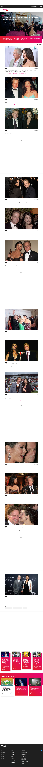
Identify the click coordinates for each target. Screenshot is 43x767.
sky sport (3, 752)
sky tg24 (2, 754)
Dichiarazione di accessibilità (24, 759)
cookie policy (24, 754)
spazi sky (13, 760)
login (41, 6)
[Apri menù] (1, 9)
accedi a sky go (37, 750)
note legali (24, 756)
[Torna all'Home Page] (5, 9)
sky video (3, 756)
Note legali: (23, 750)
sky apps (12, 754)
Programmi (13, 762)
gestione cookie (24, 752)
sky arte (2, 758)
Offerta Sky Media (25, 761)
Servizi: (12, 750)
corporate (23, 763)
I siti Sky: (2, 750)
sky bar (12, 758)
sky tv (12, 752)
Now (12, 756)
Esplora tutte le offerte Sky (11, 6)
